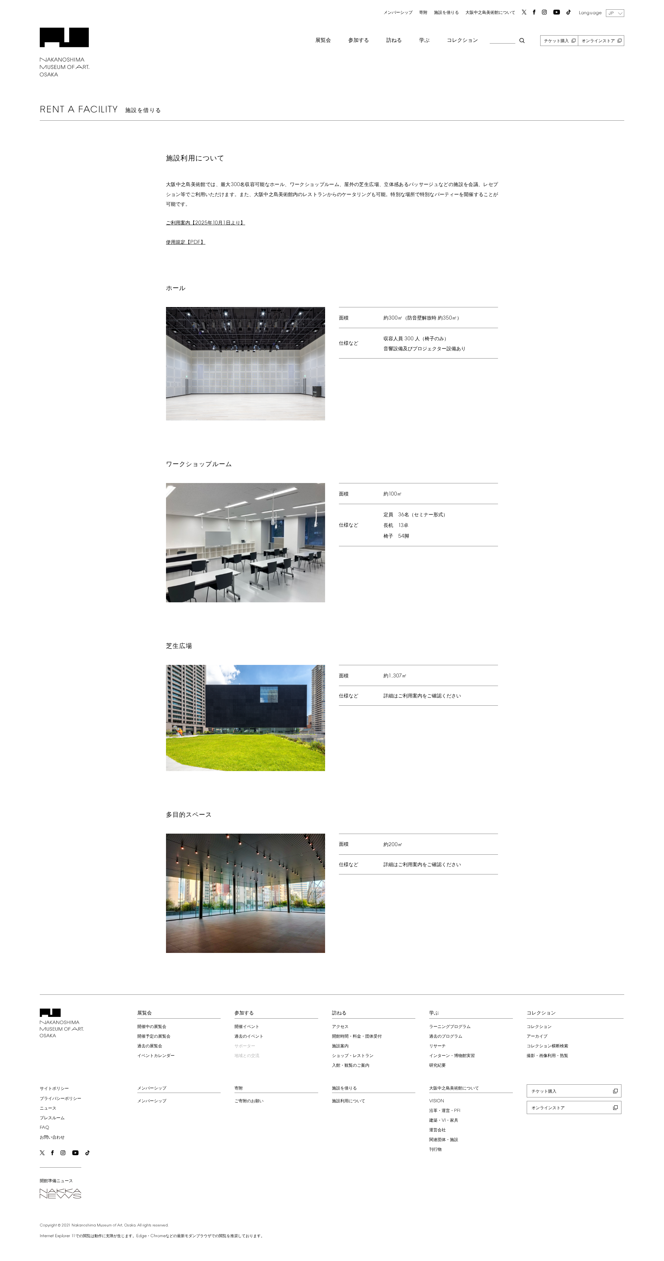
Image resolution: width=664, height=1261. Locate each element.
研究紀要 (437, 1065)
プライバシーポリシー (60, 1098)
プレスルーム (52, 1118)
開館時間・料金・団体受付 (357, 1036)
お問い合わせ (52, 1137)
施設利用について (348, 1101)
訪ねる (394, 40)
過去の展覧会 (149, 1046)
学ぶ (424, 40)
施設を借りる (446, 12)
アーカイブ (537, 1036)
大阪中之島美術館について (490, 12)
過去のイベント (249, 1036)
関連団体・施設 (443, 1140)
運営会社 (437, 1130)
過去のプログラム (445, 1036)
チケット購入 (556, 41)
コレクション (462, 40)
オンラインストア (598, 41)
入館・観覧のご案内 (350, 1065)
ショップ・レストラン (353, 1056)
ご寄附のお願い (249, 1101)
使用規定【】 (185, 242)
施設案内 (340, 1046)
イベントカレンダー (156, 1056)
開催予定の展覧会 (153, 1036)
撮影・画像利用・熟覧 (547, 1056)
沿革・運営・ (444, 1111)
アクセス (340, 1026)
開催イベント (246, 1026)
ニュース (48, 1108)
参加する (358, 40)
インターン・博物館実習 (452, 1056)
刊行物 (435, 1149)
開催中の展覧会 (151, 1026)
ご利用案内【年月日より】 (205, 223)
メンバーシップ (398, 12)
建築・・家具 (443, 1120)
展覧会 (323, 40)
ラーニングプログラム (450, 1026)
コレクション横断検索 (547, 1046)
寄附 (423, 12)
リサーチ (437, 1046)
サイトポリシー (54, 1088)
